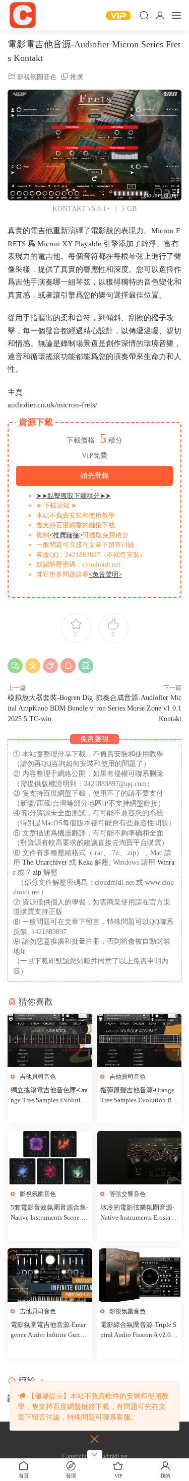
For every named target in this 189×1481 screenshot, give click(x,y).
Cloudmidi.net (23, 15)
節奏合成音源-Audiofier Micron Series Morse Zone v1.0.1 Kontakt (138, 708)
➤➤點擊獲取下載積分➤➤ (73, 496)
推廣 (76, 77)
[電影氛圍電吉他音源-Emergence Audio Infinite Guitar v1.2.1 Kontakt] (50, 1275)
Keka (85, 862)
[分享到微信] (15, 665)
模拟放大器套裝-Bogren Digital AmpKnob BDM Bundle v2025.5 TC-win (50, 708)
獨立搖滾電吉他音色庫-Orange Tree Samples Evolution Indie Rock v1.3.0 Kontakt (49, 1095)
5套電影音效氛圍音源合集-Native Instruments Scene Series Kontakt (49, 1213)
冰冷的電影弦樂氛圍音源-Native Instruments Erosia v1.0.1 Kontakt (137, 1213)
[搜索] (144, 15)
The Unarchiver (44, 862)
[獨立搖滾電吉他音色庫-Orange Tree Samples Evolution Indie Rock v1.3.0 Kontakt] (50, 1040)
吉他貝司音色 (38, 1076)
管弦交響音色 (127, 1193)
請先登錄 (95, 475)
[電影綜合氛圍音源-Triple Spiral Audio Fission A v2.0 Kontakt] (139, 1275)
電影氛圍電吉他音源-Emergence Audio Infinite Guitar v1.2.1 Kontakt (48, 1330)
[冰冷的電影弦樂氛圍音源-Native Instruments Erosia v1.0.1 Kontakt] (139, 1157)
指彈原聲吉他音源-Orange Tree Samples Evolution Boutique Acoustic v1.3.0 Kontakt (138, 1095)
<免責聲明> (105, 574)
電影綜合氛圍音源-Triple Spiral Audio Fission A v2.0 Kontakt (138, 1330)
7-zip (35, 872)
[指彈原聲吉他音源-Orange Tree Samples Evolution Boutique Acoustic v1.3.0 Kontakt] (139, 1040)
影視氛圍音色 (36, 77)
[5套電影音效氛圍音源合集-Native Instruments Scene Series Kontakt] (50, 1157)
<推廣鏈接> (66, 535)
